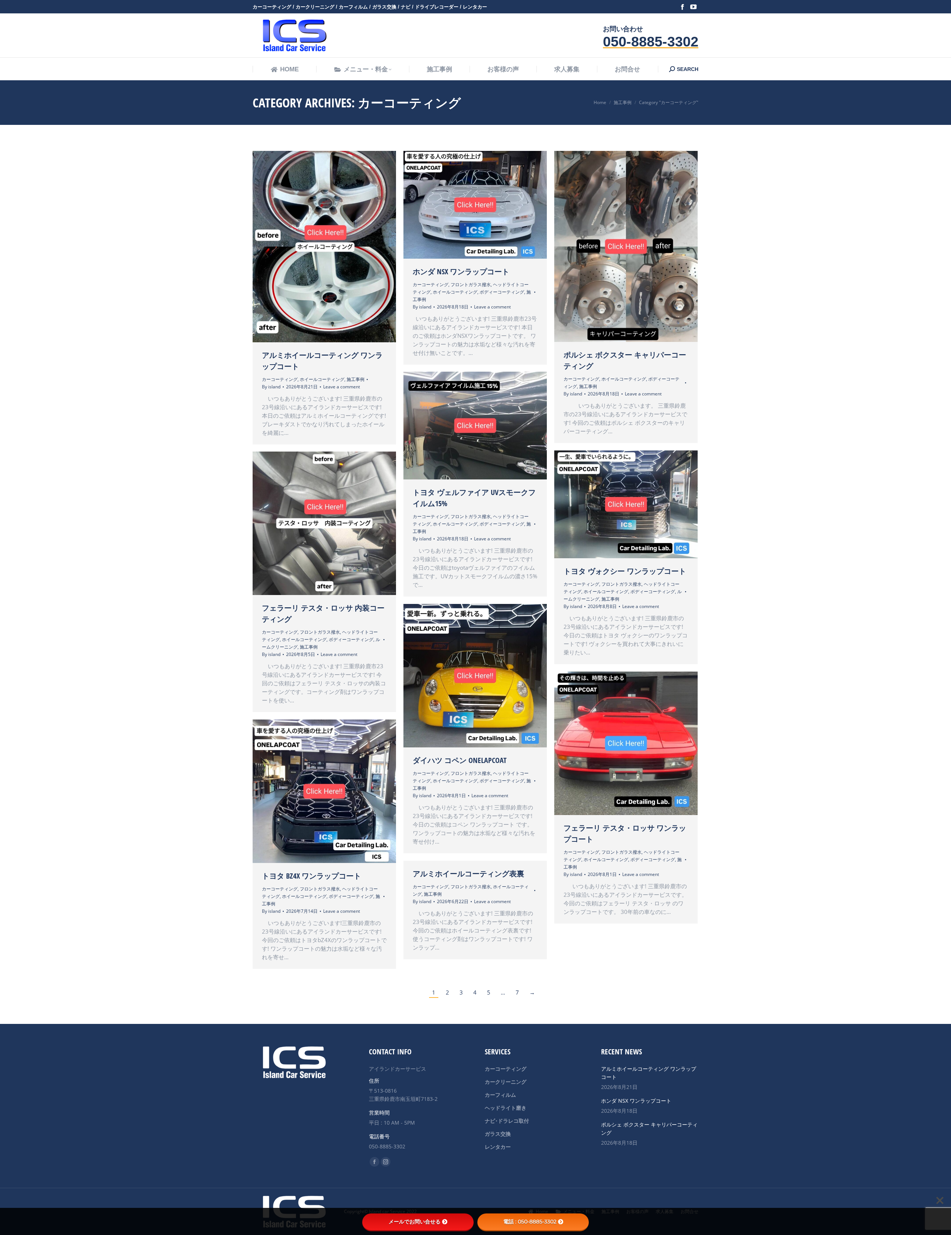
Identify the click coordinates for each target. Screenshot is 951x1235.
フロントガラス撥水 (471, 284)
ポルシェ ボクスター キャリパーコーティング (649, 1128)
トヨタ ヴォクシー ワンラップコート (625, 571)
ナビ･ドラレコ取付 (507, 1120)
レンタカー (498, 1146)
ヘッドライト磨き (505, 1107)
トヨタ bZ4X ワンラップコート (311, 876)
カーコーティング (280, 379)
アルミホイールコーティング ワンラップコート (648, 1072)
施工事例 (355, 379)
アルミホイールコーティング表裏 (468, 874)
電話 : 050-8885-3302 (529, 1221)
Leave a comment (341, 387)
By (271, 387)
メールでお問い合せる (415, 1221)
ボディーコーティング (502, 292)
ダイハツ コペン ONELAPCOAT (460, 760)
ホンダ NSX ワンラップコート (461, 271)
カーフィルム (500, 1094)
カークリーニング (505, 1081)
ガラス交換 (498, 1133)
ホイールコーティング (322, 379)
